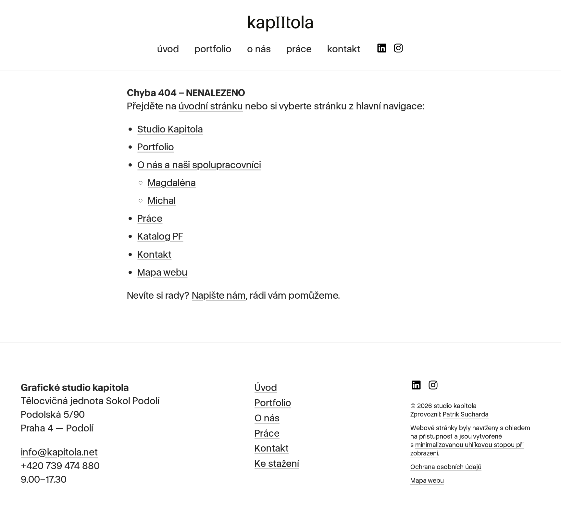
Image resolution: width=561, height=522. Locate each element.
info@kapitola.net (59, 451)
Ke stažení (277, 462)
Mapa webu (162, 271)
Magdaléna (172, 182)
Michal (162, 199)
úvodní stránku (211, 105)
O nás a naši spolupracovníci (199, 164)
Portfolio (155, 146)
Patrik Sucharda (466, 414)
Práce (149, 217)
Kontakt (154, 253)
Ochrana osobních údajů (445, 466)
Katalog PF (160, 235)
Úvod (266, 386)
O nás (267, 417)
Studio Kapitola (170, 128)
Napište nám (219, 294)
